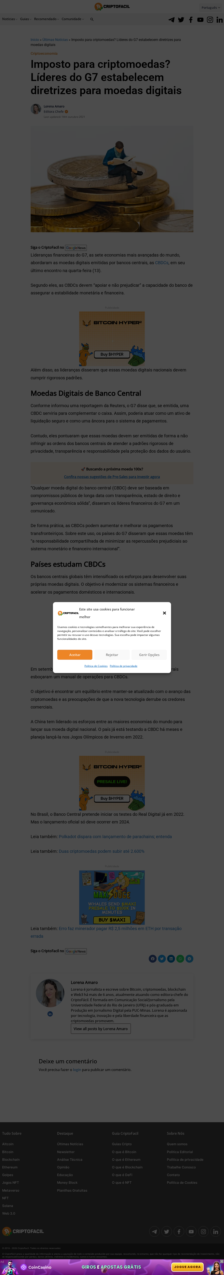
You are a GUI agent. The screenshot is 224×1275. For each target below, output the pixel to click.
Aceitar (74, 654)
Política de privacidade (123, 666)
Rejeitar (112, 654)
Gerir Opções (149, 654)
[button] (164, 613)
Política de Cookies (96, 666)
